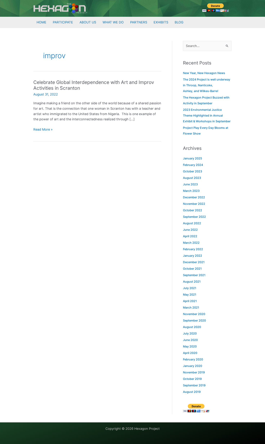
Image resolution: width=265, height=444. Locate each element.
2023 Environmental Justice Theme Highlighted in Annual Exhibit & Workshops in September (207, 115)
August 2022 (192, 223)
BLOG (179, 22)
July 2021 (189, 288)
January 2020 (192, 366)
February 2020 (193, 359)
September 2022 (194, 216)
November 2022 (194, 204)
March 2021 (191, 307)
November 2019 (194, 372)
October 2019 (192, 379)
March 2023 (191, 191)
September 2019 (194, 385)
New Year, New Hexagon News (204, 73)
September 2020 (194, 320)
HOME (41, 22)
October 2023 (192, 171)
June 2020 (190, 340)
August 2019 (192, 392)
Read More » (43, 129)
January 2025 (192, 158)
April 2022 (190, 236)
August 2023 (192, 178)
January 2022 (192, 255)
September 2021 (194, 275)
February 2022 (193, 249)
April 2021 (190, 301)
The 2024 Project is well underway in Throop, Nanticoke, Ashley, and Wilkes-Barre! (206, 85)
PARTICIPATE (63, 22)
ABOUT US (88, 22)
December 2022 (194, 197)
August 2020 (192, 327)
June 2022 (190, 229)
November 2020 (194, 314)
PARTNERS (138, 22)
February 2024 (193, 165)
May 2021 (189, 294)
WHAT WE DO (113, 22)
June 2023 (190, 184)
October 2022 (192, 210)
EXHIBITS (161, 22)
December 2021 (194, 262)
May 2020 (190, 346)
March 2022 (191, 242)
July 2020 (190, 333)
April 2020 (190, 353)
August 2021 (192, 281)
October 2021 (192, 268)
